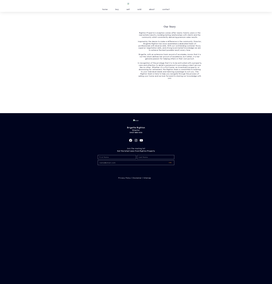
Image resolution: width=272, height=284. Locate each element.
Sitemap (147, 178)
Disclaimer (137, 178)
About (152, 9)
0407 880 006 (136, 132)
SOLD (139, 9)
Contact (166, 9)
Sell (128, 9)
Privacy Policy (124, 178)
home (105, 9)
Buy (117, 9)
